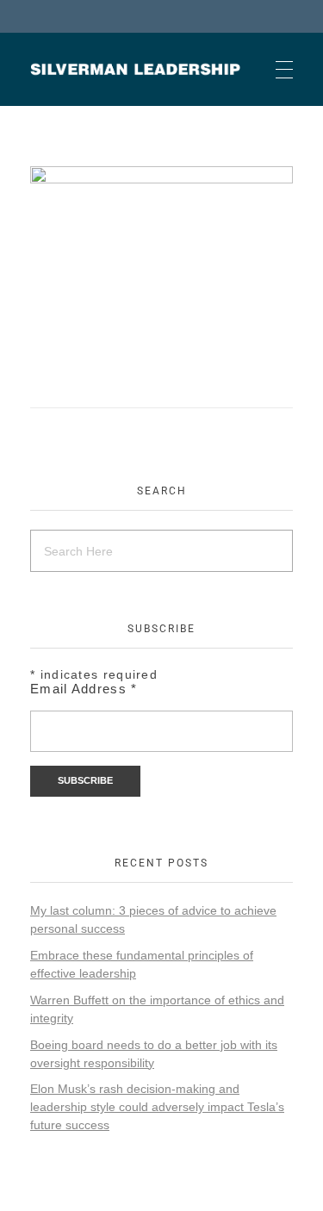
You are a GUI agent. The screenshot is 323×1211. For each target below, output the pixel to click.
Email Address (84, 688)
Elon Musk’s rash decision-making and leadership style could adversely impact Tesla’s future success (157, 1107)
